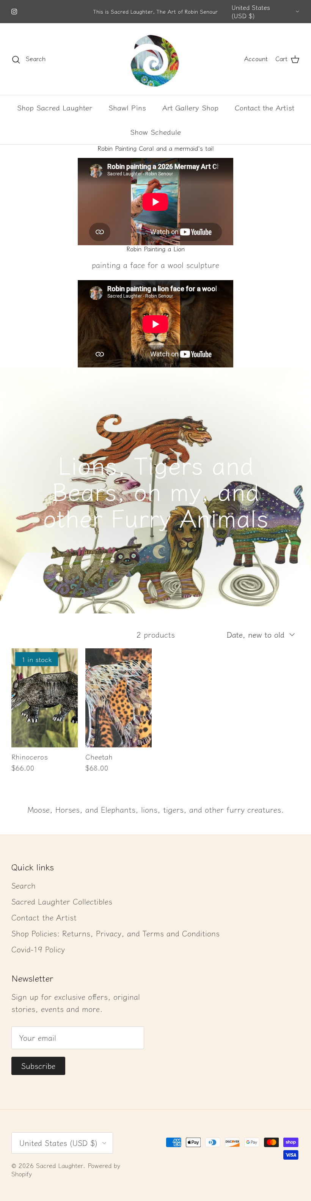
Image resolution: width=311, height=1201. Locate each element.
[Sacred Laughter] (155, 59)
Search (23, 885)
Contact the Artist (264, 107)
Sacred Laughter (59, 1165)
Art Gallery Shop (190, 107)
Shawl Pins (127, 107)
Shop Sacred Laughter (54, 107)
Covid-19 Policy (38, 949)
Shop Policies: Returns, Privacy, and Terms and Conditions (115, 933)
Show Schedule (155, 131)
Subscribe (38, 1065)
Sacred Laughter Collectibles (61, 901)
